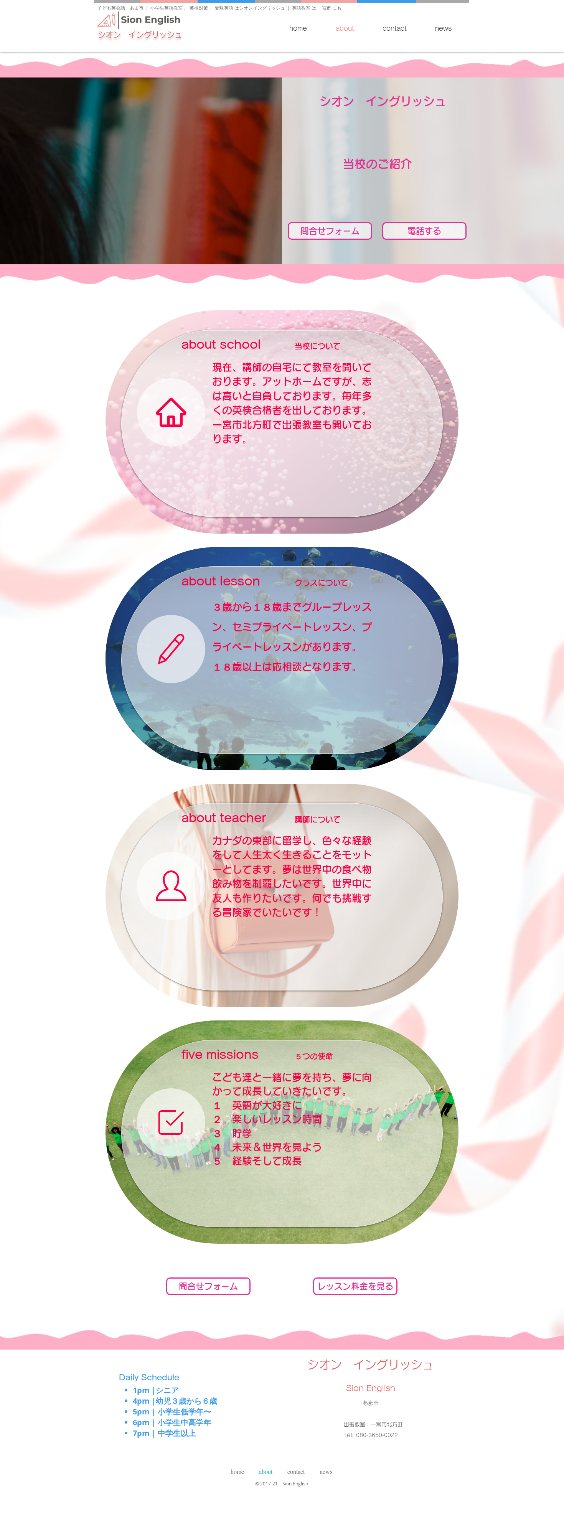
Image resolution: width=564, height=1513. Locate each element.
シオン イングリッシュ (140, 34)
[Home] (171, 412)
